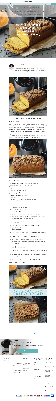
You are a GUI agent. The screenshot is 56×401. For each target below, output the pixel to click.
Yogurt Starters (37, 364)
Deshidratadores (37, 376)
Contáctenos (15, 374)
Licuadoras (36, 371)
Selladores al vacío (37, 369)
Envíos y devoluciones (17, 363)
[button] (24, 8)
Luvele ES (7, 395)
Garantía (14, 365)
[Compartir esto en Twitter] (34, 333)
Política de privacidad (17, 367)
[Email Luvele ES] (12, 4)
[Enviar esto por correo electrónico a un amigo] (45, 333)
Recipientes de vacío (38, 367)
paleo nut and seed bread (33, 259)
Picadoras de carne (38, 374)
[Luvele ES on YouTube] (5, 4)
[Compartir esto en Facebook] (38, 333)
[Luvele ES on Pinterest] (8, 4)
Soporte (25, 370)
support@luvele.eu (48, 383)
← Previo (38, 61)
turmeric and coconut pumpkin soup (34, 137)
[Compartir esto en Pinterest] (41, 333)
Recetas (25, 360)
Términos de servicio (17, 370)
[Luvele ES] (4, 11)
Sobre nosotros (16, 360)
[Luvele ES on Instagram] (10, 4)
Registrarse (28, 350)
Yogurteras (36, 362)
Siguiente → (44, 61)
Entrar (48, 4)
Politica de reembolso (17, 372)
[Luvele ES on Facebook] (3, 4)
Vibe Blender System (26, 129)
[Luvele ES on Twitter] (1, 4)
